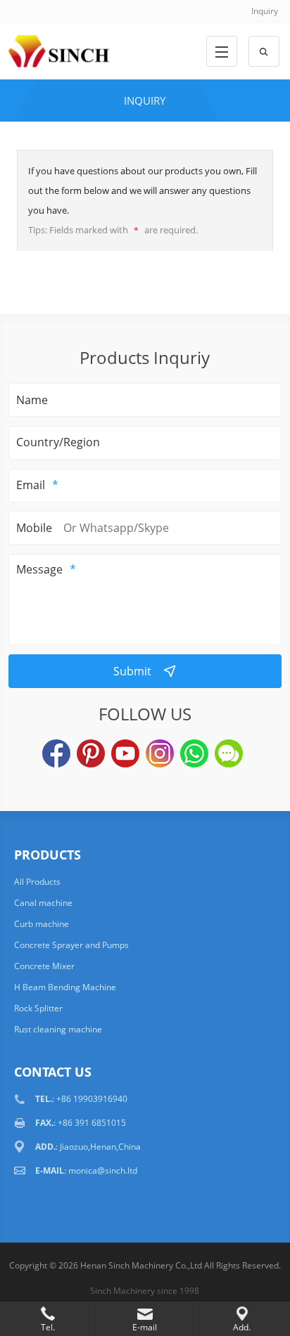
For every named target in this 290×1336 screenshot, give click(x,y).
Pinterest (91, 753)
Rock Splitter (38, 1008)
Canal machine (43, 903)
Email (30, 485)
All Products (37, 882)
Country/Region (58, 442)
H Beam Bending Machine (65, 987)
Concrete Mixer (44, 966)
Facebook (56, 753)
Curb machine (41, 924)
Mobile (34, 528)
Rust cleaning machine (58, 1029)
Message (39, 569)
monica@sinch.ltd (102, 1170)
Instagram (160, 753)
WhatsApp (194, 753)
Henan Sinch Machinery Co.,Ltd (141, 1265)
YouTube (125, 753)
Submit (132, 671)
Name (32, 400)
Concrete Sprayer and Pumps (71, 945)
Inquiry (264, 11)
